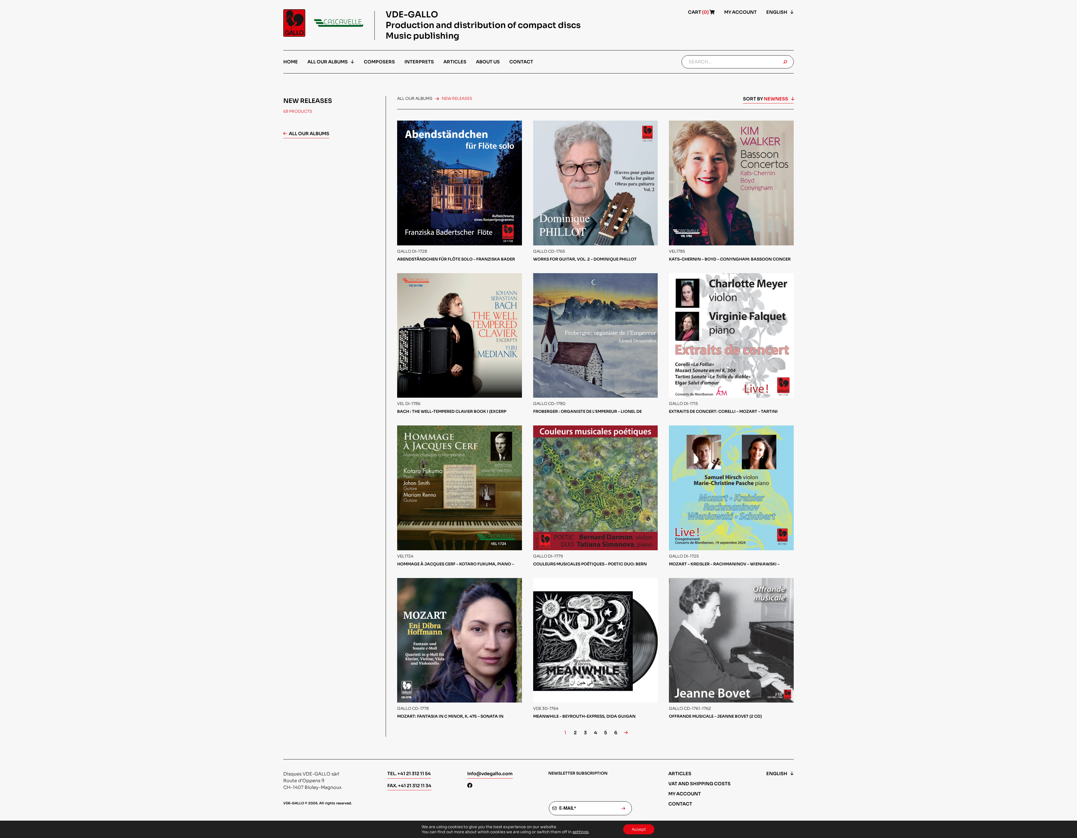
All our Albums (327, 62)
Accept (639, 829)
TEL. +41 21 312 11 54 (409, 774)
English (776, 12)
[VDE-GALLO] (323, 23)
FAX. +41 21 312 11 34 (409, 786)
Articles (454, 62)
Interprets (419, 62)
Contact (521, 62)
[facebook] (469, 786)
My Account (740, 12)
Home (290, 62)
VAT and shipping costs (699, 784)
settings (580, 831)
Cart (699, 12)
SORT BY (765, 99)
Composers (379, 62)
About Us (488, 62)
